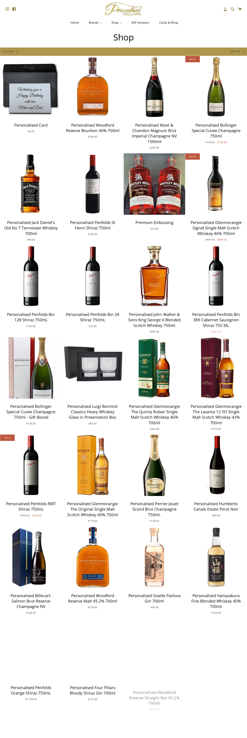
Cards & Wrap (168, 23)
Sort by (236, 51)
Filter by (9, 51)
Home (75, 23)
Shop (115, 23)
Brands (94, 23)
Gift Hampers (140, 23)
